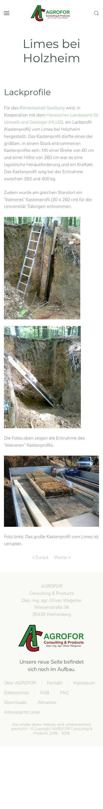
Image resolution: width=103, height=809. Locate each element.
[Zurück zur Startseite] (51, 13)
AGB (44, 693)
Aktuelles (47, 702)
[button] (6, 13)
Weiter (61, 557)
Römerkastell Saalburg (42, 108)
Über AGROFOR (20, 683)
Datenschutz (16, 693)
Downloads (15, 702)
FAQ (64, 693)
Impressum (84, 683)
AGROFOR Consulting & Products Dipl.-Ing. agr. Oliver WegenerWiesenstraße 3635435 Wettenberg (52, 600)
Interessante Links (22, 712)
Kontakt (54, 683)
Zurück (42, 557)
